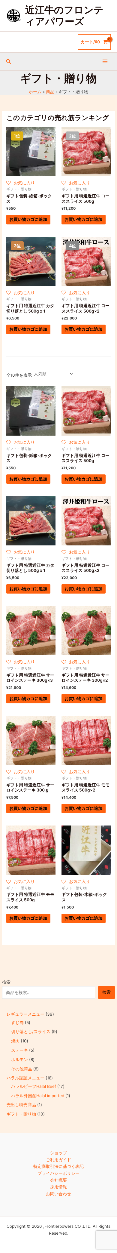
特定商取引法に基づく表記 (58, 1166)
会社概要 (58, 1180)
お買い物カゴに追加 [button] (28, 219)
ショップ (58, 1152)
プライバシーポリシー (59, 1173)
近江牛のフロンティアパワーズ (64, 15)
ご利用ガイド (58, 1159)
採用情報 (58, 1186)
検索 (6, 982)
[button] (8, 61)
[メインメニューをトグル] (105, 61)
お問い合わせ (58, 1193)
